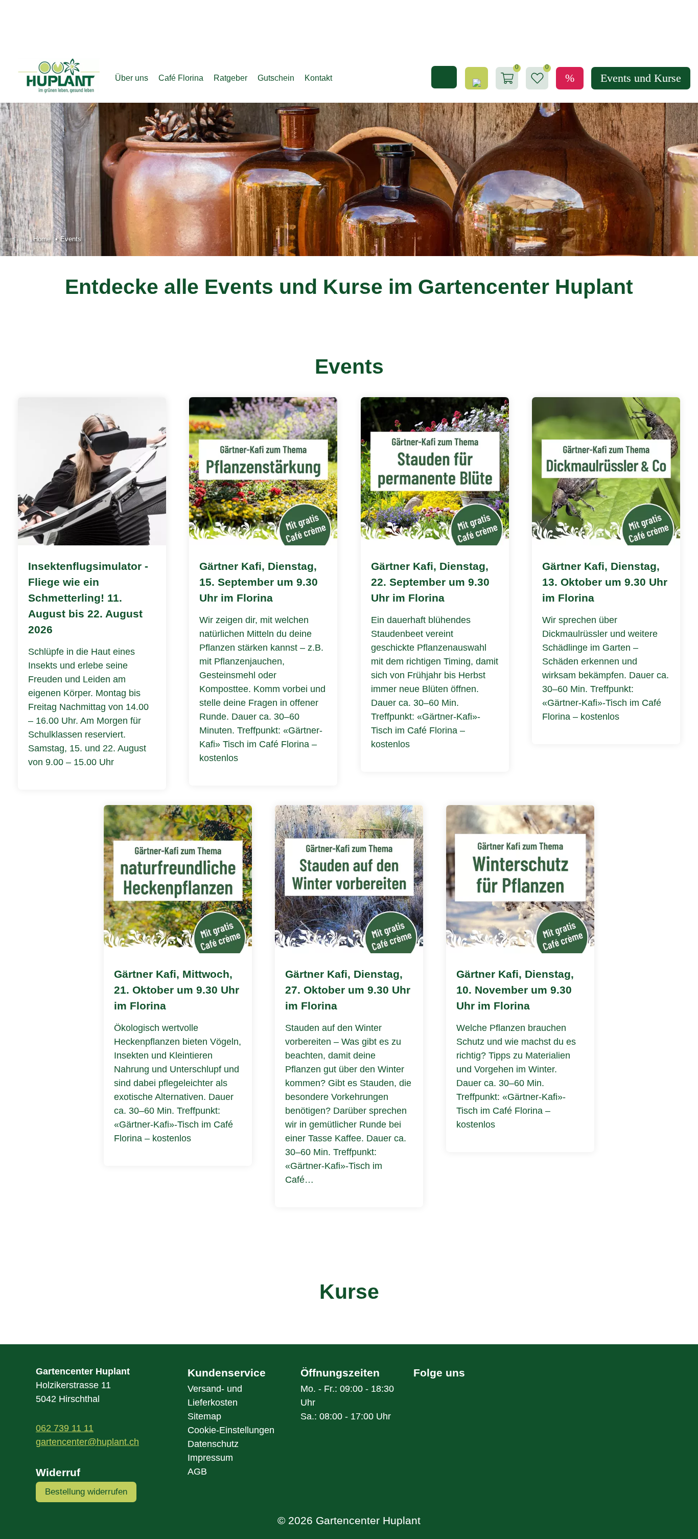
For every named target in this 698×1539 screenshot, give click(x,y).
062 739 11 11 (65, 1428)
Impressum (210, 1458)
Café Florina (180, 78)
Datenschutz (213, 1444)
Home (42, 239)
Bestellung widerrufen (86, 1492)
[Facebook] (430, 1403)
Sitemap (204, 1416)
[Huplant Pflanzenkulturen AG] (54, 76)
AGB (197, 1471)
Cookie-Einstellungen (231, 1430)
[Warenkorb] (507, 78)
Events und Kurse (640, 78)
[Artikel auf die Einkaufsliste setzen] (537, 78)
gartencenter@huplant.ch (87, 1442)
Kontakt (318, 78)
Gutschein (276, 78)
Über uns (131, 78)
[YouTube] (499, 1403)
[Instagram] (465, 1403)
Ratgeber (230, 78)
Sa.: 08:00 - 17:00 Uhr (345, 1416)
